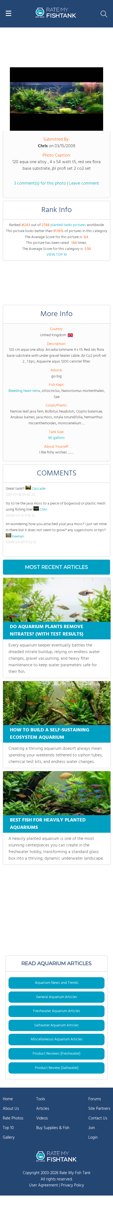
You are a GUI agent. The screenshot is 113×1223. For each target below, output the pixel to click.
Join (91, 1128)
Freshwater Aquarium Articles (56, 1011)
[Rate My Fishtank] (56, 17)
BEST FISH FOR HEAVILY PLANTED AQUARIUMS (48, 824)
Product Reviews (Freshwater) (56, 1054)
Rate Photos (13, 1118)
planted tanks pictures (68, 225)
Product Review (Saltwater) (56, 1068)
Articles (42, 1108)
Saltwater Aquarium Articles (56, 1025)
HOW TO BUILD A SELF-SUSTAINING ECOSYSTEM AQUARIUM (49, 733)
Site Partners (99, 1108)
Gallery (9, 1137)
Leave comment (84, 183)
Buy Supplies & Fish (52, 1128)
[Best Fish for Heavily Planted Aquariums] (57, 793)
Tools (40, 1099)
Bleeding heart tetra (24, 391)
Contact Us (97, 1118)
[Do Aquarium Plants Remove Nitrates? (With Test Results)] (57, 600)
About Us (11, 1108)
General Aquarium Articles (56, 997)
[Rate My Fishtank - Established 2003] (56, 1156)
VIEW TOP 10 (56, 255)
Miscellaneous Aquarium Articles (57, 1039)
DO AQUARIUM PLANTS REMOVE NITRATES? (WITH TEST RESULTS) (46, 630)
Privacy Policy (72, 1185)
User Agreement (43, 1185)
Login (93, 1137)
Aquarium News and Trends (56, 983)
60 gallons (56, 438)
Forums (94, 1099)
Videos (42, 1118)
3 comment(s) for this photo (40, 183)
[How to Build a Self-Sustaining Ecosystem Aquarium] (57, 703)
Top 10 (8, 1128)
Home (8, 1099)
